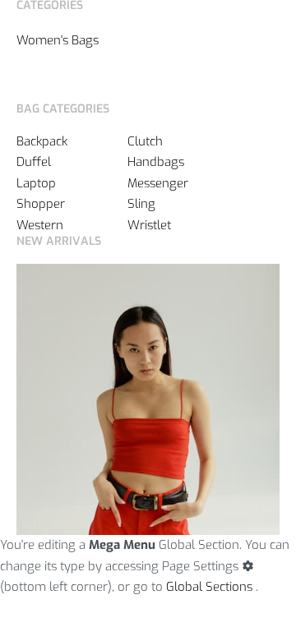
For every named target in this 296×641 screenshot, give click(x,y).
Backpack (41, 141)
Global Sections (209, 587)
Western (39, 225)
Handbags (155, 162)
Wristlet (149, 225)
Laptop (36, 183)
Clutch (145, 141)
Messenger (157, 183)
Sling (141, 204)
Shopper (40, 204)
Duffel (33, 162)
